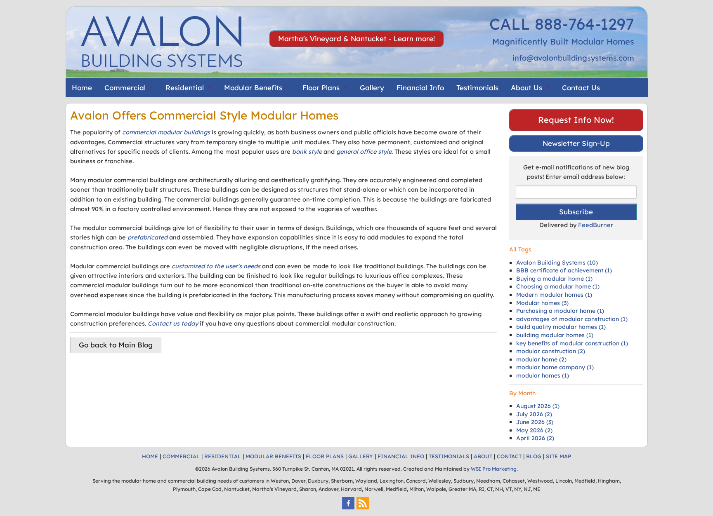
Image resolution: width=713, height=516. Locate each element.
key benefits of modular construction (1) (572, 343)
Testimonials (477, 87)
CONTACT (509, 456)
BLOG (533, 456)
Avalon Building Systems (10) (557, 262)
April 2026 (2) (535, 438)
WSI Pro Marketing (494, 469)
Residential (184, 87)
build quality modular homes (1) (561, 327)
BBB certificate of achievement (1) (564, 270)
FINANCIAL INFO (401, 456)
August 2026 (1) (538, 406)
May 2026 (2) (534, 430)
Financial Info (420, 87)
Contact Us (581, 87)
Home (82, 87)
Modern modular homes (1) (554, 294)
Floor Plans (321, 87)
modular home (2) (541, 359)
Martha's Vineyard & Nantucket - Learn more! (356, 38)
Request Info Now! (576, 120)
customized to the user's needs (216, 266)
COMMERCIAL (181, 456)
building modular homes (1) (554, 335)
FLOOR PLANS (325, 456)
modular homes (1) (542, 375)
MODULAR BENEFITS (273, 456)
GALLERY (360, 456)
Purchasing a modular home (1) (560, 310)
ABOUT (483, 456)
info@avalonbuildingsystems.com (573, 58)
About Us (526, 87)
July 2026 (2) (534, 414)
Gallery (372, 87)
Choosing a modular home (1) (558, 286)
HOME (150, 456)
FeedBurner (595, 225)
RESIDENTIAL (222, 456)
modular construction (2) (550, 351)
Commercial (125, 87)
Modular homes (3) (542, 303)
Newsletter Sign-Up (576, 143)
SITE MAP (558, 456)
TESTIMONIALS (449, 456)
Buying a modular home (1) (554, 278)
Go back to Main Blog (116, 344)
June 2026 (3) (534, 422)
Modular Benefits (253, 87)
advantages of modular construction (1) (572, 319)
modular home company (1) (555, 367)
